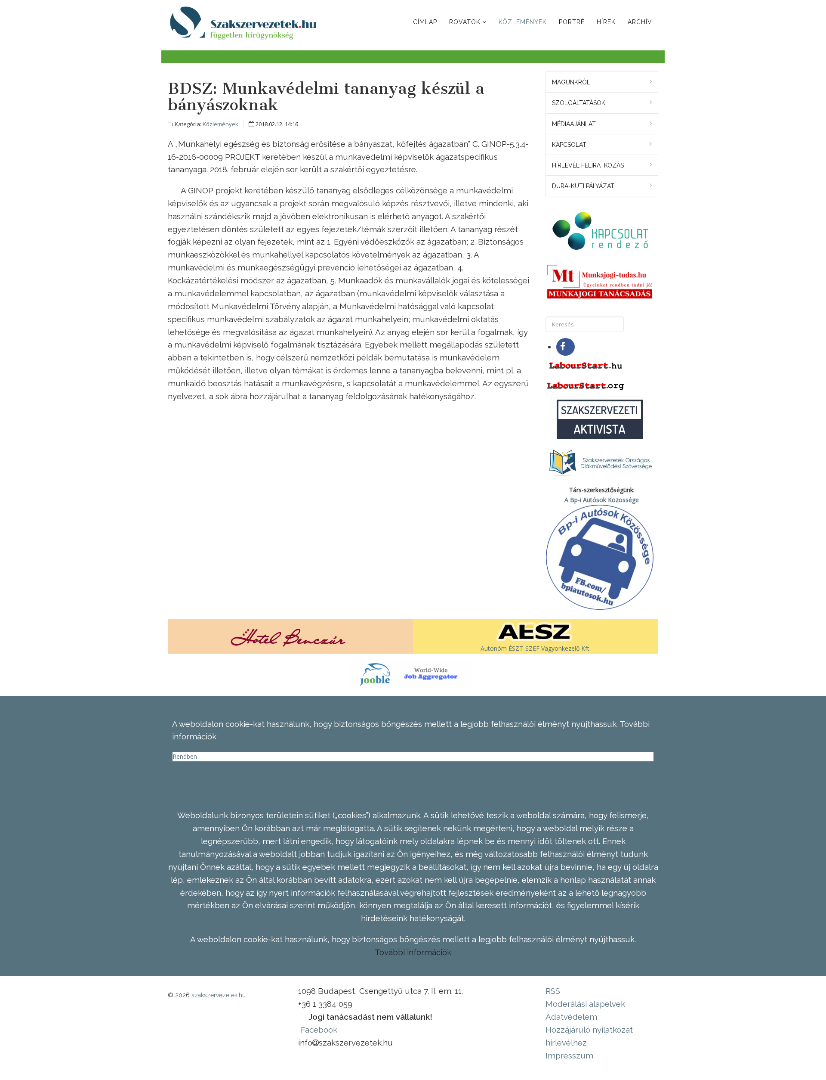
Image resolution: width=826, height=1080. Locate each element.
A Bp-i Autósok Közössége (601, 500)
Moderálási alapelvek (585, 1004)
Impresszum (569, 1055)
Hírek (606, 22)
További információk (413, 952)
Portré (572, 22)
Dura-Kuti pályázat (583, 186)
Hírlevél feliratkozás (588, 165)
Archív (640, 22)
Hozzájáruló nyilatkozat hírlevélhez (589, 1036)
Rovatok (465, 22)
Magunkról (571, 82)
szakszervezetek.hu (218, 995)
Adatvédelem (571, 1016)
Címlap (425, 22)
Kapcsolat (569, 144)
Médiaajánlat (574, 124)
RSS (553, 991)
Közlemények (523, 22)
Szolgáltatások (578, 102)
